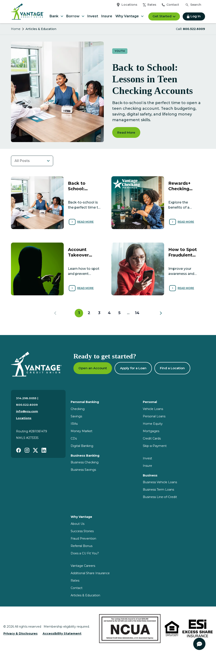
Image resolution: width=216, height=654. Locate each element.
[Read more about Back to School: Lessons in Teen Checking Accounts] (58, 202)
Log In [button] (195, 16)
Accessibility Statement (62, 633)
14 (137, 313)
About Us (77, 524)
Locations (129, 5)
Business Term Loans (158, 489)
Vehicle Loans (153, 409)
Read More (126, 132)
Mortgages (151, 431)
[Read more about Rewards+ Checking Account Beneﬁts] (158, 202)
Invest (92, 16)
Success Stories (82, 531)
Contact (172, 5)
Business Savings (83, 470)
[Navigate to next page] (161, 313)
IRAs (74, 424)
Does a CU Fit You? (85, 553)
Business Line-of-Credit (160, 497)
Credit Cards (152, 438)
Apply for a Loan (133, 368)
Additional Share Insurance (90, 573)
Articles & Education (85, 595)
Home (15, 29)
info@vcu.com (27, 411)
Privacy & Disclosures (20, 633)
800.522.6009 (194, 29)
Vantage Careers (83, 566)
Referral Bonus (81, 546)
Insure (106, 16)
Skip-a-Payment (155, 446)
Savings (76, 416)
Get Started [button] (162, 16)
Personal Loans (154, 416)
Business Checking (85, 462)
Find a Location (172, 368)
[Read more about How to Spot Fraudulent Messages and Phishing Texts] (158, 269)
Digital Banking (82, 446)
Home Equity (153, 424)
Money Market (81, 431)
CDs (74, 438)
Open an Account (92, 368)
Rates (151, 5)
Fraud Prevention (83, 538)
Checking (78, 409)
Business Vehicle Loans (160, 482)
